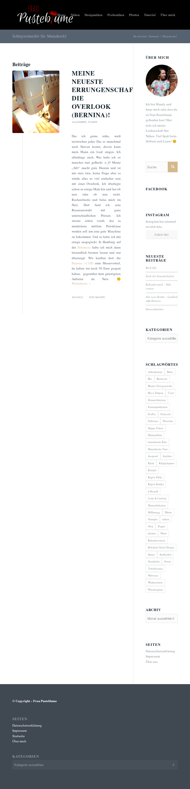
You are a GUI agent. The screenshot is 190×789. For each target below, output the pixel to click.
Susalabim (154, 561)
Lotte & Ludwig (157, 498)
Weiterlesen (79, 283)
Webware (153, 575)
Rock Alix (151, 267)
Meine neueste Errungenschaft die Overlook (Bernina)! (105, 93)
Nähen (92, 122)
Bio (150, 379)
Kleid (151, 463)
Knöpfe (152, 470)
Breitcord (162, 379)
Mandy (100, 297)
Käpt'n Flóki (155, 477)
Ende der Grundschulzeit (160, 276)
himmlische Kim (157, 442)
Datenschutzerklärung (160, 651)
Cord (171, 393)
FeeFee (152, 414)
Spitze (151, 554)
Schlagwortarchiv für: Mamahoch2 (39, 35)
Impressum (153, 656)
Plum (163, 533)
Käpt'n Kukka (156, 484)
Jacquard (153, 456)
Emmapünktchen (157, 407)
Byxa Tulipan (155, 393)
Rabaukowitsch (156, 540)
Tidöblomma (155, 568)
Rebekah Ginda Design (161, 547)
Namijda (153, 519)
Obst (150, 526)
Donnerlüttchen (155, 309)
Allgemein (79, 122)
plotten (152, 533)
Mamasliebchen (157, 505)
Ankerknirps (155, 372)
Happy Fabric (156, 428)
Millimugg (154, 512)
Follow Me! (162, 234)
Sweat (167, 561)
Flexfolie (168, 421)
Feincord (166, 414)
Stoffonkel (165, 554)
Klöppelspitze (166, 463)
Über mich (19, 741)
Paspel (161, 526)
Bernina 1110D (82, 263)
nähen (165, 519)
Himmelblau (155, 435)
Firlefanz (153, 421)
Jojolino (167, 456)
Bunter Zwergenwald (160, 386)
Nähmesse (84, 247)
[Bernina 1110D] (35, 102)
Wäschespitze (155, 589)
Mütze (168, 512)
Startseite (154, 36)
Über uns (152, 661)
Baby (170, 372)
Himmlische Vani (157, 449)
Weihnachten (155, 582)
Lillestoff (153, 491)
